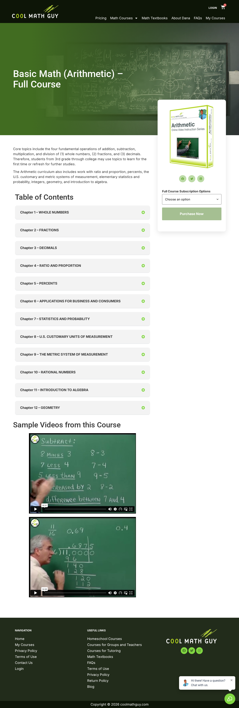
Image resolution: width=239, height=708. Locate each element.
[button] (82, 212)
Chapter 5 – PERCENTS (38, 283)
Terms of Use (26, 657)
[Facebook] (184, 650)
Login (213, 7)
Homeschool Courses (104, 639)
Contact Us (24, 663)
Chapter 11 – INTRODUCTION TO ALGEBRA (54, 390)
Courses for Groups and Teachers (114, 645)
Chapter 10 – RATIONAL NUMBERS (48, 372)
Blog (90, 687)
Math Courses (121, 18)
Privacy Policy (26, 651)
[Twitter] (191, 650)
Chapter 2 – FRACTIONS (39, 230)
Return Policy (97, 681)
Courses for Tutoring (104, 651)
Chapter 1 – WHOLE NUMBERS (44, 212)
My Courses (215, 18)
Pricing (100, 18)
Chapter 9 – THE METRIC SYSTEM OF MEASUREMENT (64, 354)
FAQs (198, 18)
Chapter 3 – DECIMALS (38, 248)
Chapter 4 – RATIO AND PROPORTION (50, 266)
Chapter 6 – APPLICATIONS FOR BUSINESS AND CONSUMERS (70, 301)
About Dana (180, 18)
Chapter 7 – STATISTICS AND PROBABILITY (55, 319)
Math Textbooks (155, 18)
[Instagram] (199, 650)
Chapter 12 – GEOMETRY (40, 408)
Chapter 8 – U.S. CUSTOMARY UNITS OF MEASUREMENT (66, 337)
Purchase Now (192, 214)
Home (19, 639)
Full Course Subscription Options (186, 191)
